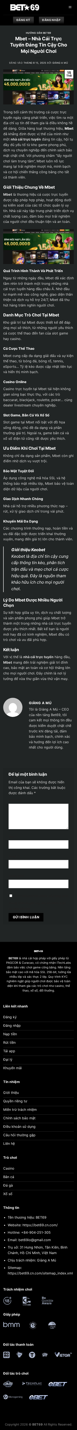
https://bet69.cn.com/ (40, 1225)
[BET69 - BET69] (24, 7)
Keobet (18, 556)
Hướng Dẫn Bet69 (38, 32)
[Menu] (70, 7)
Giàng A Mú (60, 62)
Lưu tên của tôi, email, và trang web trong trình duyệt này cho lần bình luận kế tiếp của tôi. (38, 902)
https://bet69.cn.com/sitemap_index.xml (40, 1273)
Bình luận (17, 800)
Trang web (16, 876)
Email (14, 856)
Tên (13, 837)
